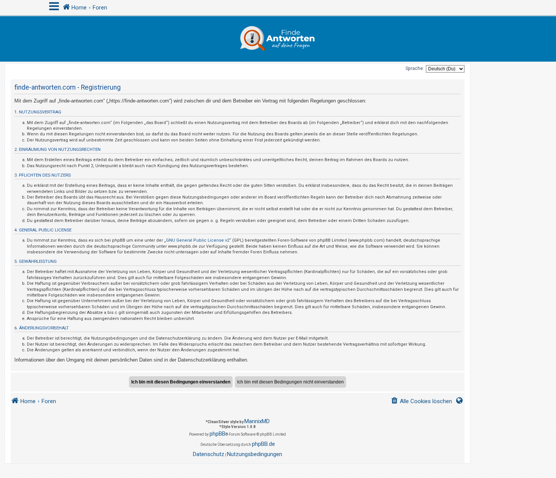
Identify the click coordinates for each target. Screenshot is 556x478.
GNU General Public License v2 (197, 240)
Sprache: (414, 68)
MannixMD (257, 421)
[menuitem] (421, 401)
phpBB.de (263, 444)
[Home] (278, 39)
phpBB (217, 433)
